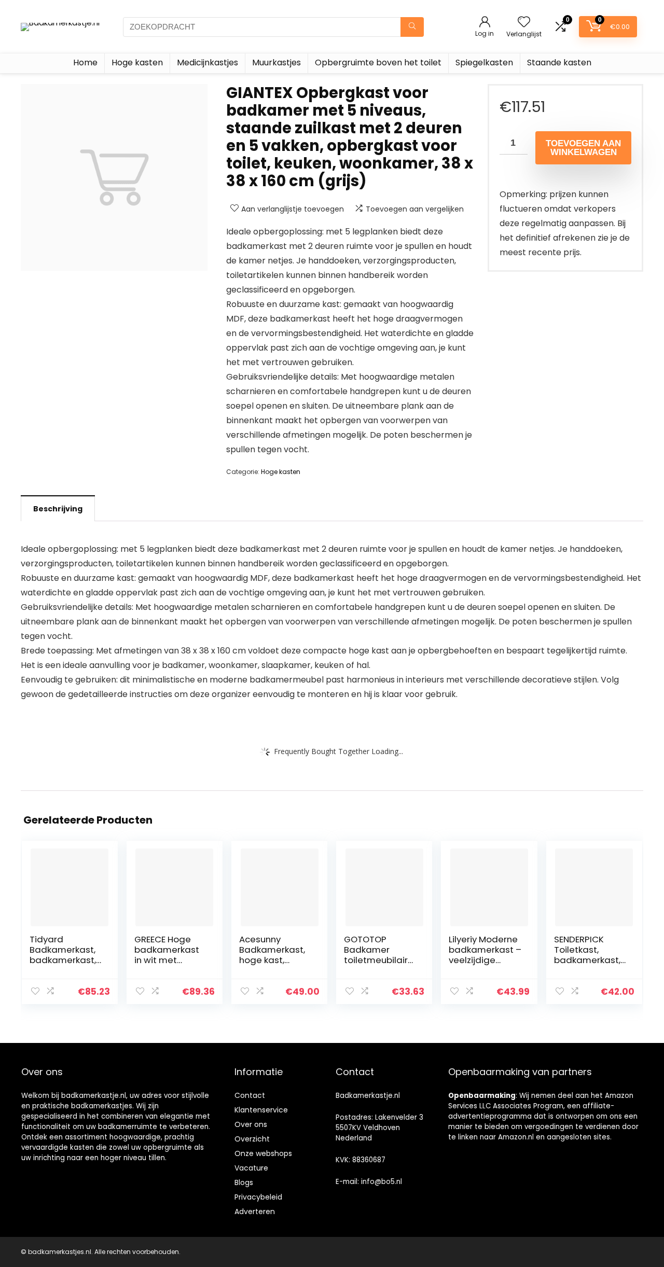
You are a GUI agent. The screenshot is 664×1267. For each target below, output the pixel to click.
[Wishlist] (524, 22)
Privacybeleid (258, 1197)
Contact (249, 1095)
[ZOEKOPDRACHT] (412, 27)
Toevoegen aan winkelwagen (583, 147)
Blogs (243, 1182)
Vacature (251, 1168)
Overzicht (252, 1139)
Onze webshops (263, 1153)
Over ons (250, 1124)
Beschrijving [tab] (57, 509)
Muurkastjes (276, 62)
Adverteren (254, 1211)
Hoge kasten (137, 62)
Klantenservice (261, 1110)
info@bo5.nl (381, 1182)
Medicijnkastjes (207, 62)
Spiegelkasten (484, 62)
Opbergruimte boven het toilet (378, 62)
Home (85, 62)
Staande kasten (559, 62)
